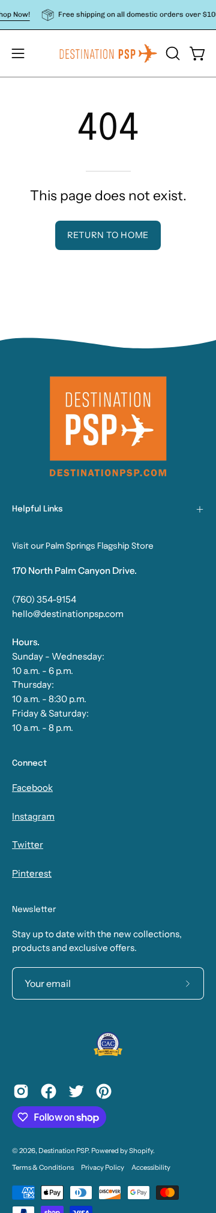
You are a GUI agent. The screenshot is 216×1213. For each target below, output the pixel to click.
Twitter (27, 844)
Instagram (33, 816)
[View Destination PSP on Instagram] (21, 1091)
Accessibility (150, 1167)
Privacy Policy (102, 1167)
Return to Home (108, 235)
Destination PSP (63, 1150)
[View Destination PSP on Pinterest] (104, 1091)
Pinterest (32, 873)
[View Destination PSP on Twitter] (76, 1091)
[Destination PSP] (108, 53)
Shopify (141, 1150)
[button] (171, 53)
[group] (108, 14)
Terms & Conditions (43, 1167)
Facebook (32, 787)
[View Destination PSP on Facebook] (49, 1091)
